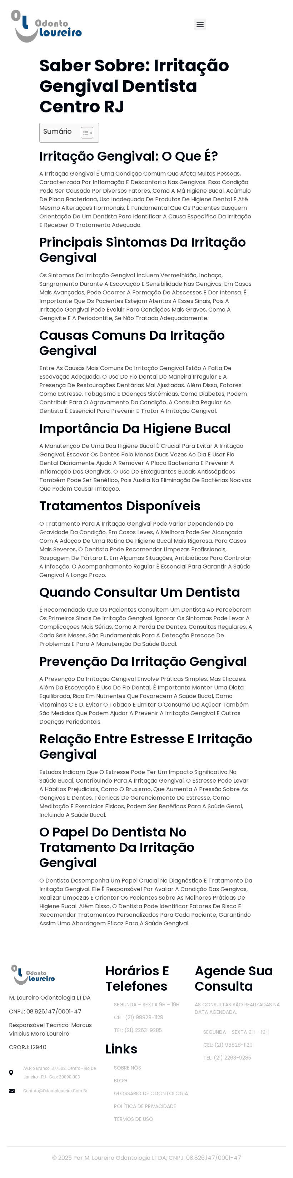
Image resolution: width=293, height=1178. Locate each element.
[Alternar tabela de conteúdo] (83, 133)
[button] (200, 24)
